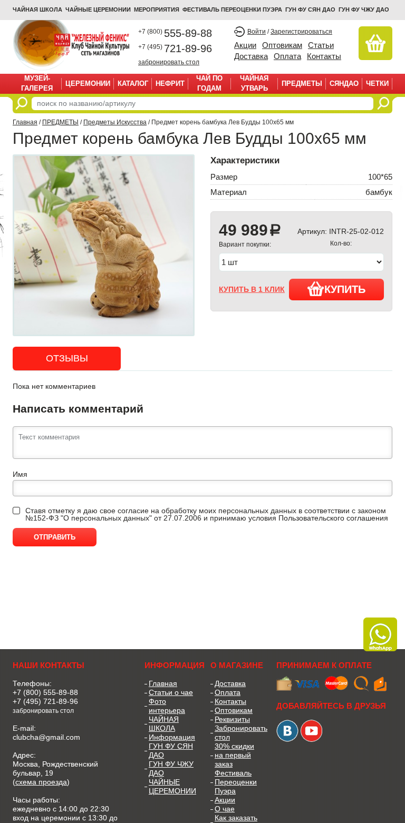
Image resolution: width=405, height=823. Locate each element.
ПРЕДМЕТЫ (302, 83)
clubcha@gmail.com (46, 737)
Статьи (321, 45)
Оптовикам (282, 45)
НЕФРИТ (170, 83)
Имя (20, 474)
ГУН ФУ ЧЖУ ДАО (364, 9)
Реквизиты (232, 719)
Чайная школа (37, 9)
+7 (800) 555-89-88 (45, 692)
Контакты (324, 56)
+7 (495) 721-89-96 (45, 701)
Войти (256, 31)
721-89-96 (175, 48)
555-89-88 (175, 33)
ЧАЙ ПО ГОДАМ (209, 83)
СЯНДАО (344, 83)
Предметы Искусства (115, 122)
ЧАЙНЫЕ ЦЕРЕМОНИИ (98, 9)
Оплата (287, 56)
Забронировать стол (238, 732)
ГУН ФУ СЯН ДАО (310, 9)
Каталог (133, 83)
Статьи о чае (171, 692)
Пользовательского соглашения (333, 518)
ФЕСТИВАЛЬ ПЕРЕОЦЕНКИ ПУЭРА (232, 9)
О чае (225, 809)
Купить (344, 289)
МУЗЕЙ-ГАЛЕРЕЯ (37, 83)
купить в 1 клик (252, 289)
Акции (245, 45)
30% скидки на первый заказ (234, 755)
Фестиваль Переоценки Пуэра (236, 782)
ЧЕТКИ (377, 83)
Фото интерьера (167, 705)
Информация (172, 737)
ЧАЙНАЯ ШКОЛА (164, 723)
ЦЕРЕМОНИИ (87, 83)
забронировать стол (168, 61)
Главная (25, 122)
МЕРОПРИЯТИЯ (156, 9)
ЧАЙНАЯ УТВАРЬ (254, 83)
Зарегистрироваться (301, 31)
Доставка (251, 56)
